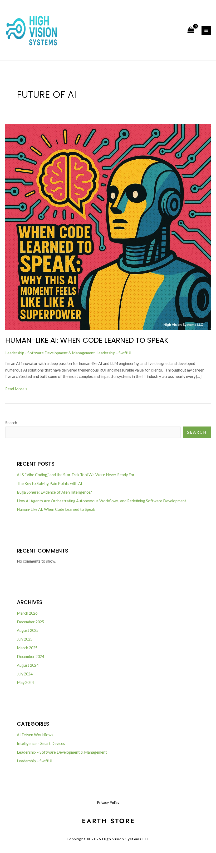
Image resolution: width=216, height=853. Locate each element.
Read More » (16, 388)
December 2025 (30, 622)
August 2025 (27, 630)
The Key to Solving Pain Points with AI (49, 483)
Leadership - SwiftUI (113, 353)
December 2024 (30, 656)
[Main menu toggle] (206, 30)
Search (11, 422)
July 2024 (24, 674)
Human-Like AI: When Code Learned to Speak (86, 340)
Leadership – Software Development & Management (62, 752)
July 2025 (24, 639)
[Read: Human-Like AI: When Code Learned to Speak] (108, 226)
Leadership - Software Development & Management (50, 353)
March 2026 (27, 613)
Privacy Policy (108, 802)
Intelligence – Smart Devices (41, 743)
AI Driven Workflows (35, 735)
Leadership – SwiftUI (34, 761)
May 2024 (25, 682)
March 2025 (27, 648)
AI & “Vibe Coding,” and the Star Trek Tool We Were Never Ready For (76, 474)
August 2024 (27, 665)
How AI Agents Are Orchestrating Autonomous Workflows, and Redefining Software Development (101, 501)
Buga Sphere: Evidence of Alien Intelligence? (54, 492)
